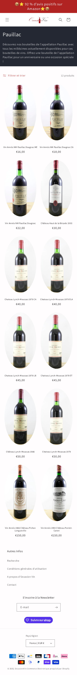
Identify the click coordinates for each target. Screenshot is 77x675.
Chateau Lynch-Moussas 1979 (56, 451)
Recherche (13, 560)
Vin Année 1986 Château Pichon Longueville (20, 529)
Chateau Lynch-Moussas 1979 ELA (56, 299)
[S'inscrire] (56, 607)
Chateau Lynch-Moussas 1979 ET (56, 375)
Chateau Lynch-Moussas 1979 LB (20, 375)
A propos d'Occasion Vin (21, 576)
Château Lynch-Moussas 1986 (20, 451)
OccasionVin (21, 668)
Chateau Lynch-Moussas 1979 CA (20, 299)
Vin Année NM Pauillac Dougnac (20, 223)
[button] (7, 20)
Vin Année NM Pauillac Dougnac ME (20, 147)
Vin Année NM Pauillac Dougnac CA (56, 147)
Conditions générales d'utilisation (27, 568)
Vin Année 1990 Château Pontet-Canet (56, 529)
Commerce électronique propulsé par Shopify (48, 668)
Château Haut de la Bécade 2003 (56, 223)
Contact (11, 584)
